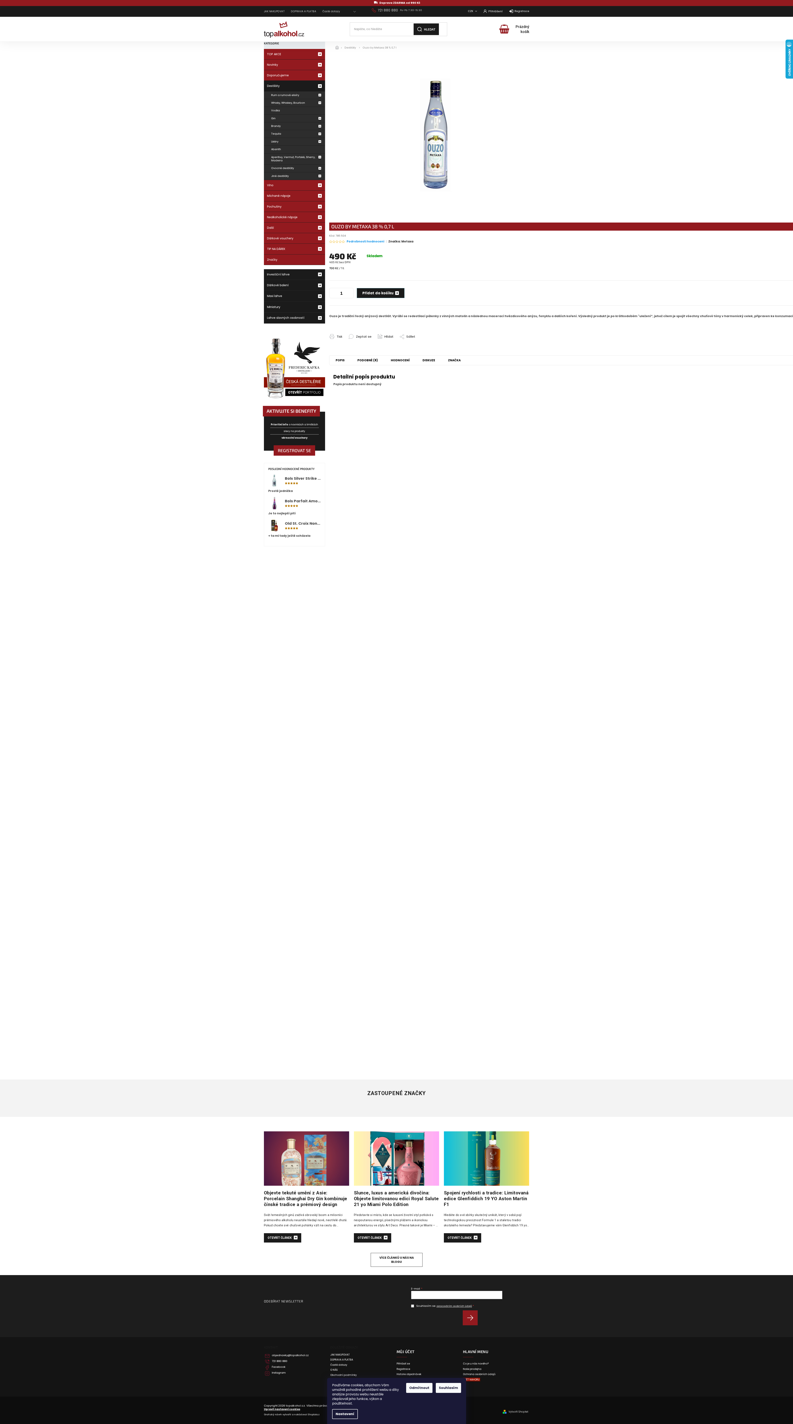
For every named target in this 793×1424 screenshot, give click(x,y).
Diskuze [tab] (429, 360)
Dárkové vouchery (280, 238)
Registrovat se (294, 450)
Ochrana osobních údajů (479, 1374)
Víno (270, 185)
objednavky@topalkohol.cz (290, 1355)
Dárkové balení (278, 285)
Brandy (276, 126)
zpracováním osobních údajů (454, 1306)
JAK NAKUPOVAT (274, 11)
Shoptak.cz (313, 1414)
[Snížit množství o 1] (333, 294)
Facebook (278, 1367)
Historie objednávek (409, 1374)
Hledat (429, 29)
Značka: (400, 241)
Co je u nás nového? (476, 1363)
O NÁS (334, 1370)
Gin (273, 118)
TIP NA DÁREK (276, 249)
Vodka (275, 110)
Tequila (276, 133)
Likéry (274, 141)
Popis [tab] (340, 360)
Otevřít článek (280, 1237)
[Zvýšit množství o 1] (349, 294)
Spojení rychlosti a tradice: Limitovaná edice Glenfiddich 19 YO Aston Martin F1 (486, 1198)
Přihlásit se (472, 1317)
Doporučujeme (278, 75)
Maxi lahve (274, 296)
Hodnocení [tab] (400, 360)
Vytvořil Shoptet (518, 1411)
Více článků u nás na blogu (396, 1260)
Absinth (276, 149)
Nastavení (345, 1414)
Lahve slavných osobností (285, 318)
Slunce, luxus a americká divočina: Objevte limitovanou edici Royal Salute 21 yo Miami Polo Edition (396, 1198)
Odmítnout (419, 1387)
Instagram (279, 1373)
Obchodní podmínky (343, 1375)
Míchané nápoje (278, 196)
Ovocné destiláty (282, 168)
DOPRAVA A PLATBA (303, 11)
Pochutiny (274, 206)
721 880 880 (279, 1361)
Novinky (272, 65)
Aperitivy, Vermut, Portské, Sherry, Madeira (293, 158)
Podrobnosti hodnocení (365, 241)
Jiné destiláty (280, 176)
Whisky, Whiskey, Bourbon (288, 103)
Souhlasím (448, 1387)
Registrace (522, 11)
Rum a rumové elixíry (285, 95)
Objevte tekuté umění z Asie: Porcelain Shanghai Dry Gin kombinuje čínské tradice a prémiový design (305, 1198)
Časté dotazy (331, 11)
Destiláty (273, 86)
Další (270, 228)
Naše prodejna (472, 1369)
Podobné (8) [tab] (367, 360)
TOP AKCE (274, 54)
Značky (272, 260)
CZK (471, 11)
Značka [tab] (454, 360)
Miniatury (273, 307)
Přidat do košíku (378, 293)
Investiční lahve (278, 274)
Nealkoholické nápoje (282, 217)
